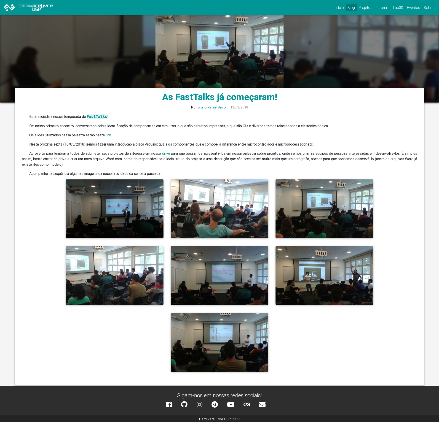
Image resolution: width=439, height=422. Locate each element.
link (108, 135)
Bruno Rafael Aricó (212, 107)
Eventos (413, 7)
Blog (351, 7)
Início (339, 7)
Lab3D (398, 7)
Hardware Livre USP (215, 419)
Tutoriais (382, 7)
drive (166, 153)
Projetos (365, 7)
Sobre (429, 7)
